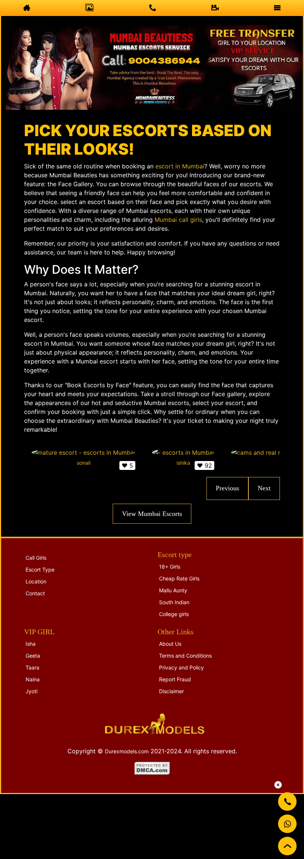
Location (36, 581)
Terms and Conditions (185, 655)
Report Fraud (175, 679)
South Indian (174, 602)
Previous (227, 488)
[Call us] (153, 7)
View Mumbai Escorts (152, 513)
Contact (35, 593)
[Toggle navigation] (277, 7)
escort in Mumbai (179, 166)
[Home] (27, 7)
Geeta (33, 655)
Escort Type (40, 569)
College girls (174, 614)
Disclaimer (171, 691)
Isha (31, 644)
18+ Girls (169, 566)
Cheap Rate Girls (179, 578)
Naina (33, 679)
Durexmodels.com (127, 751)
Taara (32, 667)
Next (264, 488)
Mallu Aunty (173, 590)
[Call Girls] (89, 7)
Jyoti (31, 691)
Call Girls (36, 557)
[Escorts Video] (215, 7)
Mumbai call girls (178, 219)
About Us (170, 644)
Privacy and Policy (181, 667)
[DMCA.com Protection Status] (152, 768)
